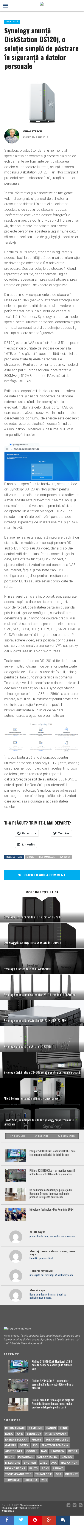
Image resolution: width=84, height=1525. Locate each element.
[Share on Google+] (49, 1520)
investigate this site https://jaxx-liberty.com (51, 1275)
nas (44, 1451)
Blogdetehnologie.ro (31, 1505)
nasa (9, 1433)
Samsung (35, 1428)
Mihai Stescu (32, 131)
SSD (34, 1445)
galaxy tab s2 (47, 1456)
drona (73, 1451)
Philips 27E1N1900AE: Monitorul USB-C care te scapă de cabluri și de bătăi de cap (53, 1152)
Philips (36, 1439)
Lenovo (58, 1468)
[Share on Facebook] (7, 1520)
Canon (51, 1428)
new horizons (15, 1468)
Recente (43, 1136)
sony (45, 1468)
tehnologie (43, 1474)
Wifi (44, 1480)
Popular (19, 1136)
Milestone (12, 1462)
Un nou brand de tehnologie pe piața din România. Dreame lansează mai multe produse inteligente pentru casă (51, 1193)
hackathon (69, 1462)
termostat (12, 1480)
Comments (68, 1136)
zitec (43, 1462)
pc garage (25, 1456)
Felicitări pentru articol (41, 1258)
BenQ (63, 1428)
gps (58, 1474)
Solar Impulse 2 (56, 1439)
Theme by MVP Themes (14, 1508)
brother (30, 1462)
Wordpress (8, 1511)
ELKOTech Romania (55, 1445)
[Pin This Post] (35, 1520)
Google (31, 1451)
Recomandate (47, 857)
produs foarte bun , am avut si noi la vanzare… (53, 1236)
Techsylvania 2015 (18, 1474)
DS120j (30, 857)
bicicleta (31, 1480)
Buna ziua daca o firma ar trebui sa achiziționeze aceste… (48, 1296)
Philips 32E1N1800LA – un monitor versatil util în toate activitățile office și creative (52, 1172)
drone (9, 1456)
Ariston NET (13, 1451)
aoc (54, 1462)
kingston (57, 1451)
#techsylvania (55, 1433)
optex (24, 1445)
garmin (10, 1445)
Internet (71, 1474)
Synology (64, 857)
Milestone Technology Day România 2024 (52, 1209)
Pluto (33, 1468)
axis (20, 1433)
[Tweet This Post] (21, 1520)
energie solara (16, 1439)
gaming (66, 1456)
